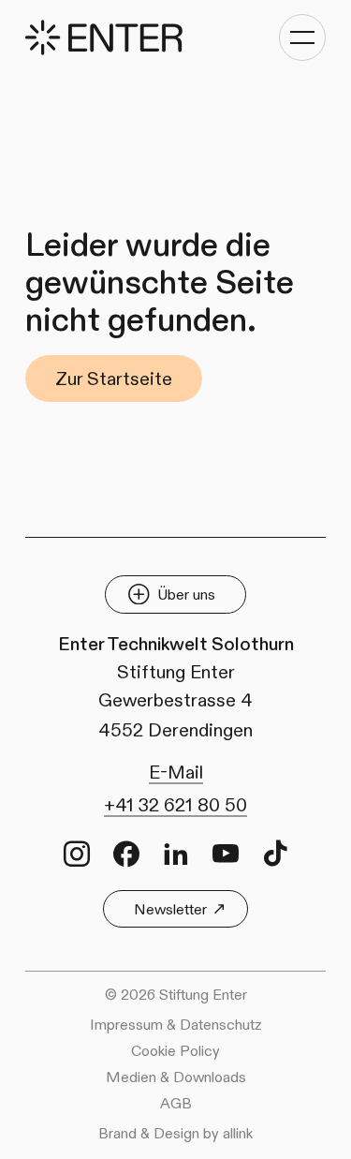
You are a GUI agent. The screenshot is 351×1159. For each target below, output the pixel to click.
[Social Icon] (77, 853)
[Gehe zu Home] (104, 37)
